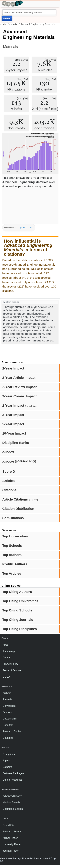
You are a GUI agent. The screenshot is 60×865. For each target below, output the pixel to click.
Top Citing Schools (17, 610)
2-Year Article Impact (18, 378)
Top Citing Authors (17, 592)
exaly (3, 24)
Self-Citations (13, 518)
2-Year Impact (13, 368)
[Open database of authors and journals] (12, 2)
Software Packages (13, 773)
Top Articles (11, 573)
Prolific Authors (14, 564)
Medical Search (11, 802)
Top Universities (15, 536)
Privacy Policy (10, 664)
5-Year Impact (13, 424)
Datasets (7, 767)
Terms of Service (12, 670)
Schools (7, 712)
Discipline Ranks (15, 443)
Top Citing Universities (20, 601)
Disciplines (9, 754)
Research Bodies (12, 731)
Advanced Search (12, 796)
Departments (10, 718)
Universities (9, 706)
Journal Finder (10, 850)
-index (8, 452)
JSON (22, 227)
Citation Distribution (18, 509)
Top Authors (12, 555)
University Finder (12, 844)
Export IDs (8, 825)
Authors (7, 693)
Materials (10, 47)
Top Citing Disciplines (19, 629)
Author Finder (10, 838)
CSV (30, 227)
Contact (7, 657)
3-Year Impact (13, 415)
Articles (8, 481)
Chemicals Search (13, 809)
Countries (8, 738)
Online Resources (12, 779)
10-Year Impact (14, 433)
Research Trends (12, 831)
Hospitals (8, 725)
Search (6, 18)
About (6, 644)
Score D (8, 471)
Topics (6, 760)
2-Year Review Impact (19, 387)
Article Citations (20, 499)
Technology (9, 651)
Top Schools (12, 545)
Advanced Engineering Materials (37, 24)
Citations (9, 490)
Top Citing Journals (17, 620)
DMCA (6, 676)
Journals (12, 24)
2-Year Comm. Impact (19, 396)
